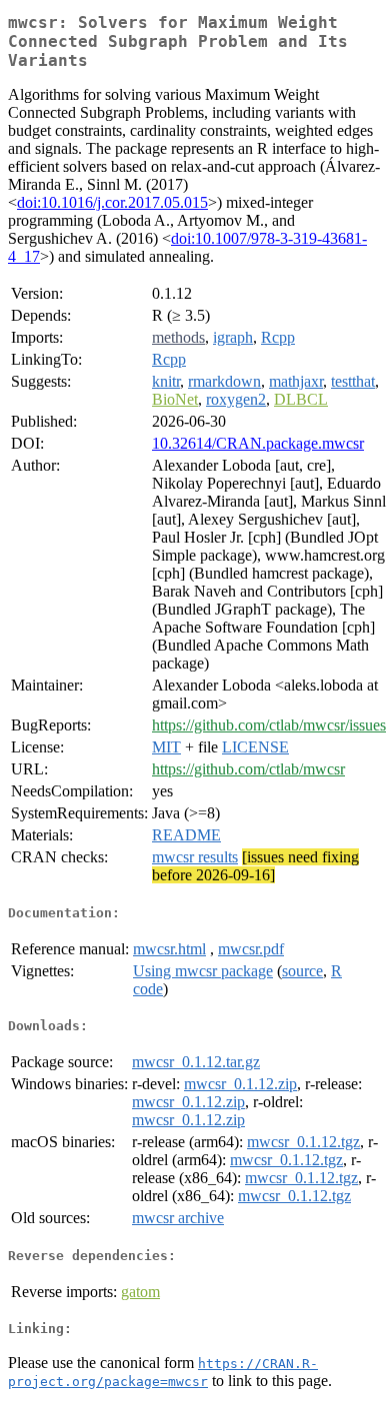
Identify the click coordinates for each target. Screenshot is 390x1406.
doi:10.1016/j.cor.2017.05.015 (112, 202)
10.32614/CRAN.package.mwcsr (258, 443)
